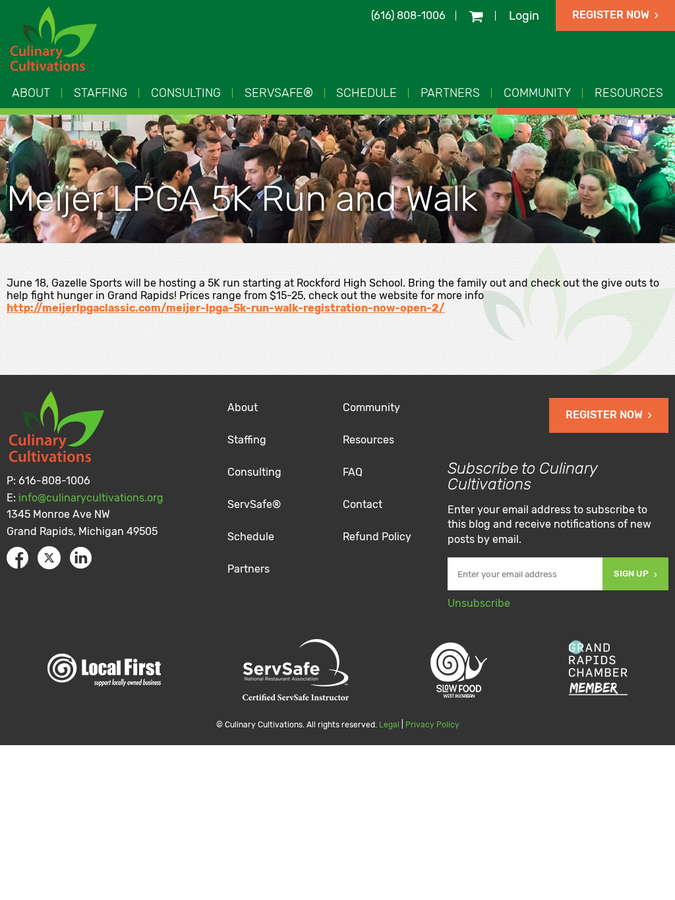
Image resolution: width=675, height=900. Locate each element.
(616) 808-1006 (408, 15)
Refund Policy (377, 536)
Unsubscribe (479, 603)
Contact (362, 504)
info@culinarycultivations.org (90, 498)
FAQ (353, 472)
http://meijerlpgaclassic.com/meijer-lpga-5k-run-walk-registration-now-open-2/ (226, 308)
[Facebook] (17, 558)
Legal (389, 724)
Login (524, 16)
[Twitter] (49, 557)
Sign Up (631, 573)
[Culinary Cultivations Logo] (56, 40)
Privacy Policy (432, 724)
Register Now (610, 15)
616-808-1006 (54, 480)
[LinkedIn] (81, 558)
